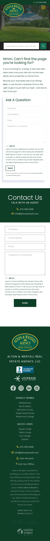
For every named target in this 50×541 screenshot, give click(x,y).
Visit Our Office (26, 464)
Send (10, 168)
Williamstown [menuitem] (25, 403)
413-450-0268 (41, 2)
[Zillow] (37, 388)
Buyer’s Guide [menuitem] (25, 429)
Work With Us (25, 510)
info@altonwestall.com (26, 213)
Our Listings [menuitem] (25, 435)
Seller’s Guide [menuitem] (25, 432)
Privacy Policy (33, 162)
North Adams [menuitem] (25, 406)
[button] (43, 46)
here (5, 84)
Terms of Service (12, 175)
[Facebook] (13, 388)
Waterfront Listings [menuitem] (25, 416)
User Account (26, 458)
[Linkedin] (29, 388)
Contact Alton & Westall (26, 487)
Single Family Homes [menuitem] (25, 413)
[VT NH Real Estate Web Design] (25, 532)
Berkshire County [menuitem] (25, 409)
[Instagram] (21, 388)
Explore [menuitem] (25, 439)
